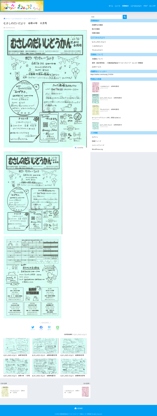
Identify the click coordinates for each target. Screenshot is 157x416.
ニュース (117, 6)
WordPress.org (97, 149)
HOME (80, 408)
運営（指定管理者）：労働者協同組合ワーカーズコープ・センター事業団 (117, 63)
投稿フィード (96, 141)
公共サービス (96, 67)
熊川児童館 (96, 29)
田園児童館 (96, 33)
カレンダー (152, 6)
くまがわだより (97, 46)
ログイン (95, 137)
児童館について (97, 59)
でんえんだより (97, 50)
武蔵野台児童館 (97, 25)
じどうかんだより (136, 6)
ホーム (111, 6)
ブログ (145, 6)
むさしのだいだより (80, 334)
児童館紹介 (125, 6)
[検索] (125, 17)
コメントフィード (98, 145)
